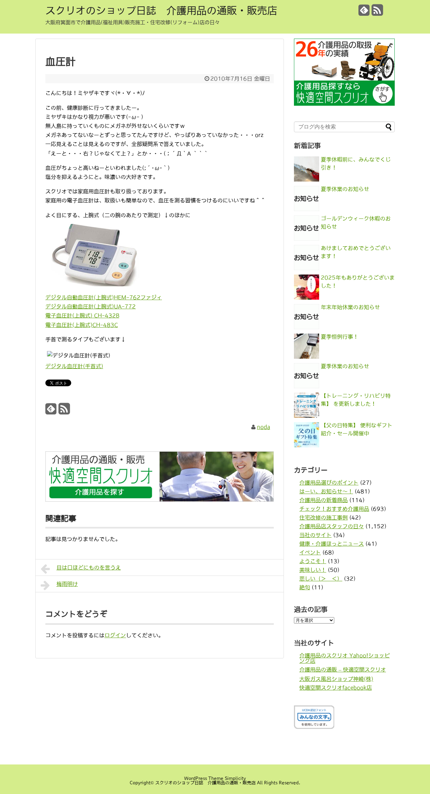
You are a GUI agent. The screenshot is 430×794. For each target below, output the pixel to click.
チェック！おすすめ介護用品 (334, 508)
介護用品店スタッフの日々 (331, 526)
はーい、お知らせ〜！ (326, 491)
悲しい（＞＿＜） (320, 578)
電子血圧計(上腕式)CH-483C (81, 325)
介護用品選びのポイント (328, 482)
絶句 (304, 587)
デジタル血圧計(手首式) (74, 366)
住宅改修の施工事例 (323, 517)
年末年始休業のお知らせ (350, 307)
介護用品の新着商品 (323, 500)
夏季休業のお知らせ (345, 189)
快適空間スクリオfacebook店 (335, 687)
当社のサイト (315, 535)
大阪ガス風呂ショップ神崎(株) (336, 679)
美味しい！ (312, 570)
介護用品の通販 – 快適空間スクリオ (342, 669)
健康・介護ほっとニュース (331, 543)
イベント (310, 552)
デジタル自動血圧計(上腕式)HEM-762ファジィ (103, 297)
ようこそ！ (312, 561)
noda (263, 427)
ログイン (115, 635)
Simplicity (235, 778)
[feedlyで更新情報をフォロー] (364, 12)
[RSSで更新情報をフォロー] (377, 12)
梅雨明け (67, 584)
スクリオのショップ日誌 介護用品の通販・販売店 (161, 10)
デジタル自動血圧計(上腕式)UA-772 (90, 306)
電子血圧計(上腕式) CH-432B (82, 315)
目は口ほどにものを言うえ (88, 567)
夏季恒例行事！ (339, 336)
